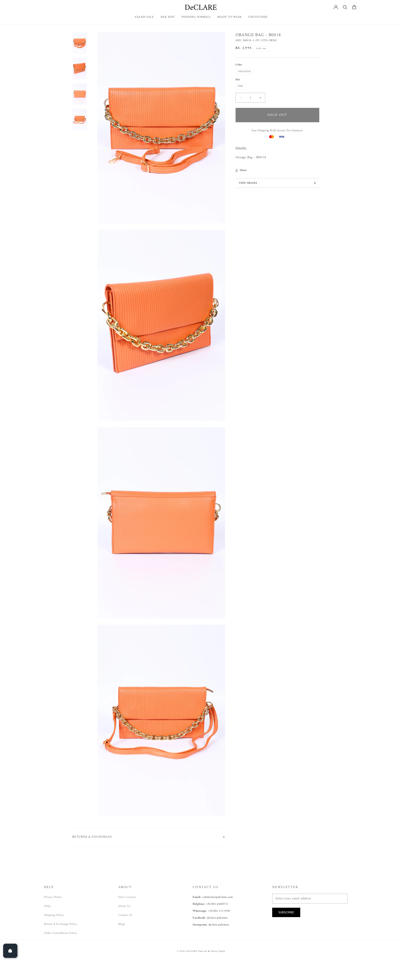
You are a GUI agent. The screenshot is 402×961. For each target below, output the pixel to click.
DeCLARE (191, 951)
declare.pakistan (217, 917)
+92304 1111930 (219, 911)
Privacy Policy (53, 897)
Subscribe (286, 912)
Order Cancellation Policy (60, 933)
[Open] (10, 951)
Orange (245, 72)
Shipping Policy (54, 915)
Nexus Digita (218, 951)
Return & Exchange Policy (60, 924)
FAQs (47, 906)
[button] (229, 18)
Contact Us (125, 915)
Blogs (121, 924)
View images (248, 183)
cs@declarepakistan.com (217, 897)
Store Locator (127, 897)
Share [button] (243, 170)
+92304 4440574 (217, 904)
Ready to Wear (229, 17)
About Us (124, 906)
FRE (242, 86)
